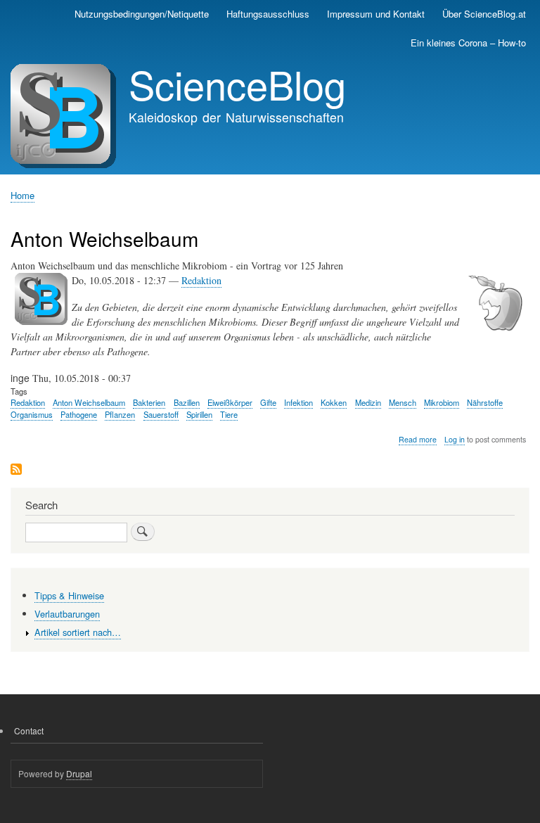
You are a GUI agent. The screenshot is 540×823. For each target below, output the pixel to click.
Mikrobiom (441, 402)
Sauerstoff (161, 414)
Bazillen (187, 402)
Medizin (368, 402)
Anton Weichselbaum (89, 402)
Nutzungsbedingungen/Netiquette (142, 13)
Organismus (32, 414)
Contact (29, 730)
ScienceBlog (237, 84)
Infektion (298, 402)
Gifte (268, 402)
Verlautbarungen (67, 613)
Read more (418, 439)
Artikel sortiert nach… (77, 632)
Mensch (402, 402)
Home (22, 195)
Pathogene (78, 414)
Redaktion (201, 280)
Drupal (79, 773)
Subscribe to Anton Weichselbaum (16, 470)
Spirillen (199, 414)
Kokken (334, 402)
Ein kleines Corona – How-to (468, 42)
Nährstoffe (485, 402)
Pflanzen (120, 414)
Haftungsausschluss (267, 13)
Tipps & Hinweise (69, 595)
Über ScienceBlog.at (484, 13)
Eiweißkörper (229, 402)
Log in (454, 439)
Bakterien (149, 402)
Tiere (229, 414)
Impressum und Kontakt (376, 13)
